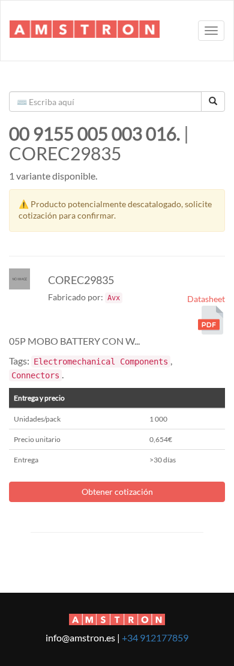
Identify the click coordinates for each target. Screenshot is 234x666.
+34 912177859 (155, 637)
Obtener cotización (117, 491)
